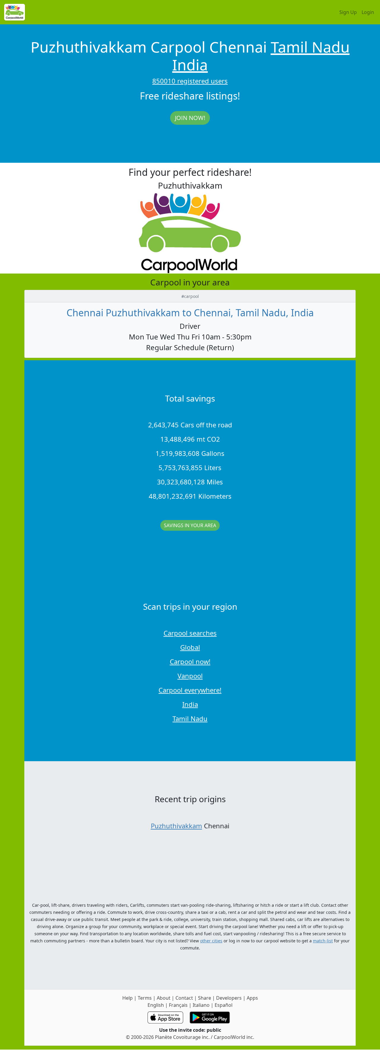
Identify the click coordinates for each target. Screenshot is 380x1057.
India (190, 65)
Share (204, 998)
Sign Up (348, 12)
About (163, 998)
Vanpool (190, 675)
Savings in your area (190, 525)
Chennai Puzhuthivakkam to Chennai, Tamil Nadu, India (190, 312)
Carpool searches (190, 632)
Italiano (201, 1005)
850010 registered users (190, 80)
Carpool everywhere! (190, 689)
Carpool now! (190, 661)
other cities (211, 941)
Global (190, 647)
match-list (323, 941)
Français (178, 1005)
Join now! (190, 118)
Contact (184, 998)
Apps (252, 998)
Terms (145, 998)
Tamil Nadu (310, 47)
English (156, 1005)
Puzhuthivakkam (176, 825)
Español (223, 1005)
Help (127, 998)
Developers (229, 998)
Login (368, 12)
